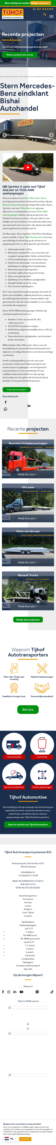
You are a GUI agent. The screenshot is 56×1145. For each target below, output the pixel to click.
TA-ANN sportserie (30, 938)
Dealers (28, 909)
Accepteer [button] (25, 1139)
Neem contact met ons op (20, 54)
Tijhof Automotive (34, 237)
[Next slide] (51, 135)
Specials (28, 968)
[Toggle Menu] (51, 16)
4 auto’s (30, 952)
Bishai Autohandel (12, 204)
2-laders (30, 931)
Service (28, 902)
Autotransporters (28, 895)
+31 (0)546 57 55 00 (28, 875)
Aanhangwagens (28, 925)
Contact (28, 915)
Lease (28, 905)
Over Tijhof (28, 912)
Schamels (30, 955)
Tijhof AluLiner (27, 208)
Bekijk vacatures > (40, 3)
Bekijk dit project (27, 474)
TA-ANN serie (30, 935)
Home (2, 76)
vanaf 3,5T (29, 942)
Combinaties (28, 958)
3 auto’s (30, 948)
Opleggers (28, 962)
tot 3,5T (29, 928)
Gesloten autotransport (28, 965)
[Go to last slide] (4, 135)
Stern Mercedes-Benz (35, 198)
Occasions (28, 899)
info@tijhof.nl (28, 872)
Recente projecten (11, 76)
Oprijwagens (28, 921)
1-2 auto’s (30, 945)
